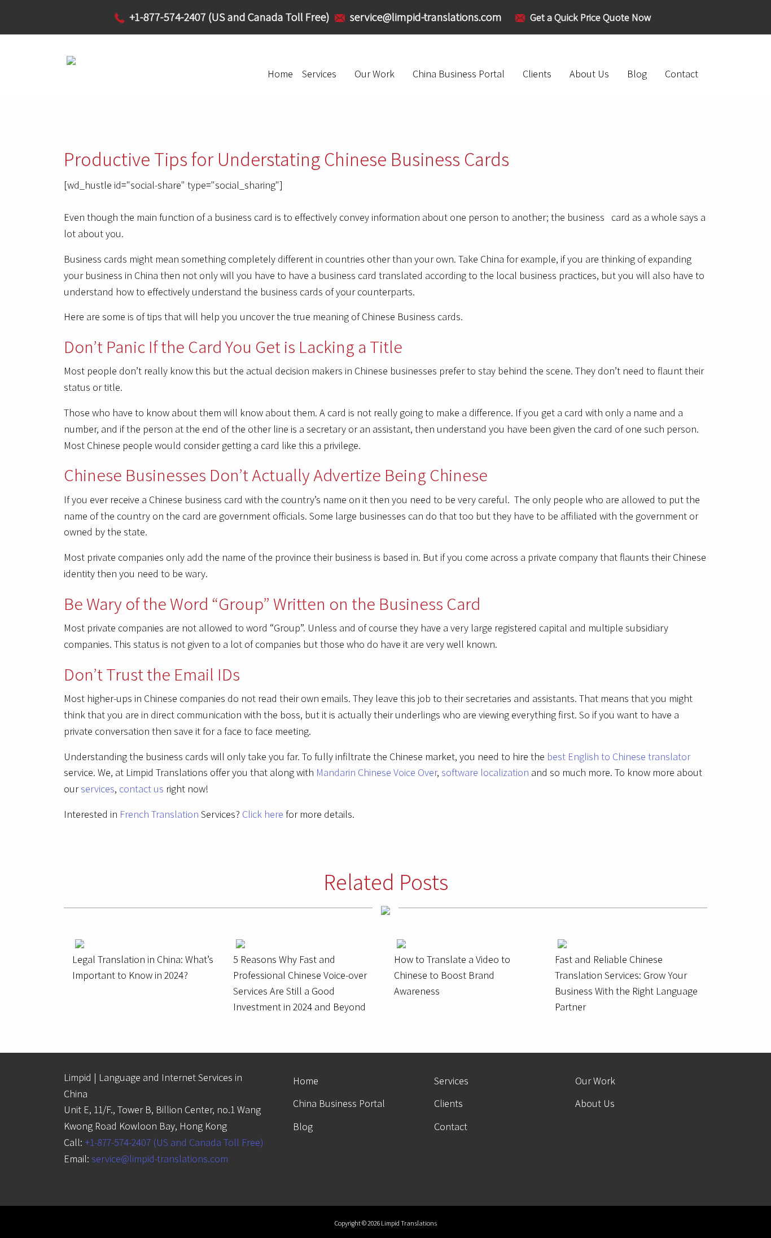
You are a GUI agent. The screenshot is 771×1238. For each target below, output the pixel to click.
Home (280, 73)
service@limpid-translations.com (159, 1158)
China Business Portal (459, 73)
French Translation (159, 814)
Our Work (374, 73)
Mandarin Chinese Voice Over (376, 772)
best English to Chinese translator (618, 756)
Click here (262, 814)
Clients (537, 73)
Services (319, 73)
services (98, 788)
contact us (141, 788)
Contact (681, 73)
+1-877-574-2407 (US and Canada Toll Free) (174, 1142)
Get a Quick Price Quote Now (590, 17)
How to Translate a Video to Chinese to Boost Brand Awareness (452, 975)
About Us (589, 73)
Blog (637, 73)
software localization (485, 772)
